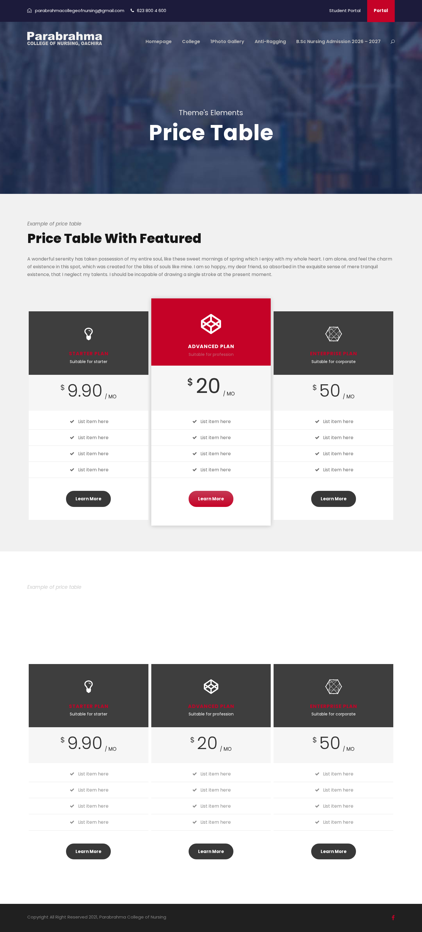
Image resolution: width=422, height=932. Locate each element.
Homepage (159, 41)
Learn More (88, 499)
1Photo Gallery (227, 41)
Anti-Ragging (270, 41)
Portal (381, 10)
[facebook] (393, 918)
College (191, 41)
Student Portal (345, 10)
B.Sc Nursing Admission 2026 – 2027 (338, 41)
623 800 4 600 (151, 10)
